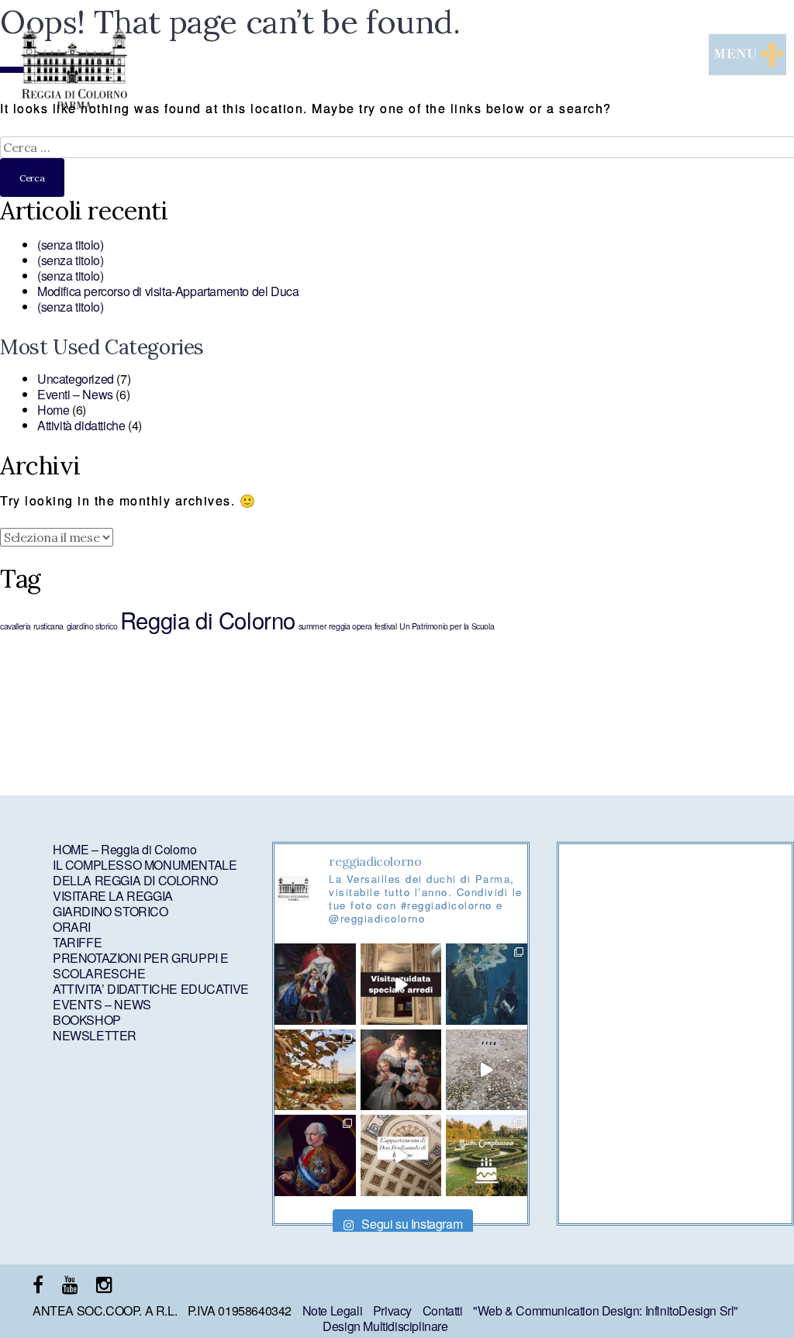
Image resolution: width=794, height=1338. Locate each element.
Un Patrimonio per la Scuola (446, 626)
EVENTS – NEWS (102, 1004)
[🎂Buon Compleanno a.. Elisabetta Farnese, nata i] (486, 1155)
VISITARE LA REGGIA (113, 896)
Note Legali (332, 1310)
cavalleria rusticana (32, 626)
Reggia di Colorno (207, 619)
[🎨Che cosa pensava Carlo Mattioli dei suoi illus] (486, 983)
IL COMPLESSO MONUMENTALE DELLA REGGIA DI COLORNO (144, 872)
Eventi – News (75, 394)
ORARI (72, 927)
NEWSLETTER (94, 1035)
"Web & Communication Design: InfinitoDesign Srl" (605, 1310)
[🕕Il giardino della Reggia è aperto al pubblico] (314, 1069)
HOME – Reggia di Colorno (124, 849)
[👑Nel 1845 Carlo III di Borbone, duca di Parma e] (401, 1069)
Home (53, 410)
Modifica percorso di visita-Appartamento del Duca (168, 291)
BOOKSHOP (87, 1020)
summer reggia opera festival (348, 626)
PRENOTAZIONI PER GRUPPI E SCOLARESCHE (141, 965)
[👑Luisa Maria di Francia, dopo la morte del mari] (314, 983)
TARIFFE (77, 942)
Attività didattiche (81, 425)
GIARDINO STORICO (110, 911)
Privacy (392, 1310)
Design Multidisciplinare (385, 1326)
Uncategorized (75, 379)
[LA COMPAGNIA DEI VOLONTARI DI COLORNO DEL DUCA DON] (314, 1155)
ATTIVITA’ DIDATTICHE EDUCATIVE (151, 989)
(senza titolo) (70, 244)
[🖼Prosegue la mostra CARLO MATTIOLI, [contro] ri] (486, 1069)
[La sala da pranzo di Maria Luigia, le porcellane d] (401, 983)
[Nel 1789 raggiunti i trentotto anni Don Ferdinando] (401, 1155)
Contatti (443, 1310)
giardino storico (92, 626)
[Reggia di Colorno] (74, 104)
